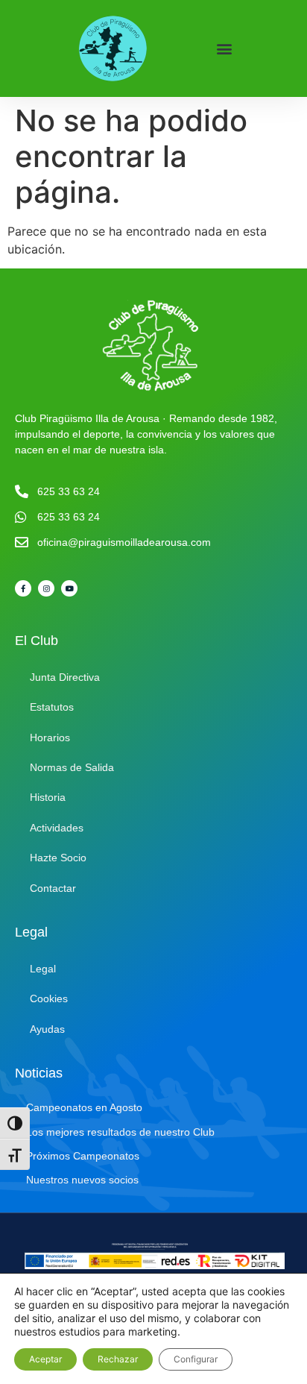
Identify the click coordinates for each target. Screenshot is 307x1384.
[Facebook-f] (23, 588)
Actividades (56, 828)
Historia (48, 797)
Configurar (196, 1359)
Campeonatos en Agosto (84, 1107)
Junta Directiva (65, 677)
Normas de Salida (72, 767)
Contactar (53, 888)
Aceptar (45, 1359)
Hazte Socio (58, 858)
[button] (224, 49)
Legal (43, 969)
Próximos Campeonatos (82, 1156)
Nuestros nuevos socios (82, 1180)
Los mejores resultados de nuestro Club (120, 1132)
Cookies (49, 998)
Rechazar (118, 1359)
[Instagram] (46, 588)
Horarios (50, 737)
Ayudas (47, 1029)
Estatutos (52, 707)
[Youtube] (69, 588)
